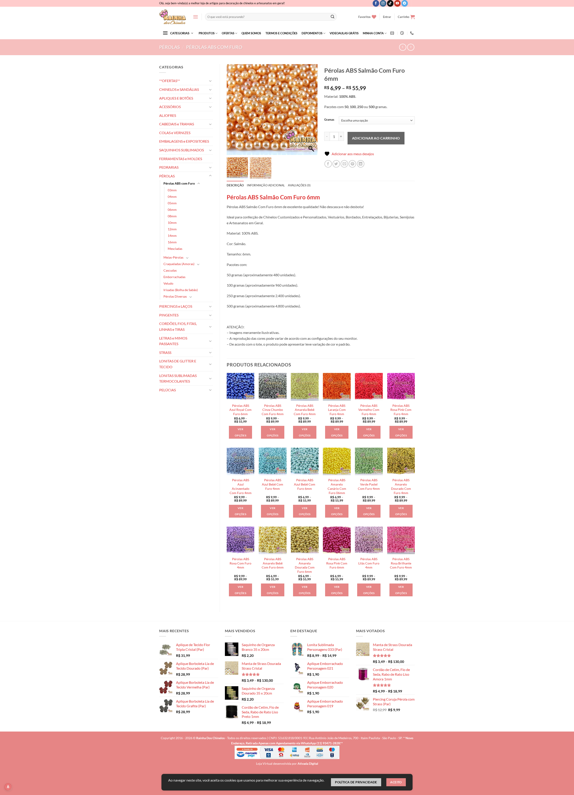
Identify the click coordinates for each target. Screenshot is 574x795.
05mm (172, 203)
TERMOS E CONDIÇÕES (281, 33)
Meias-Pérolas (173, 257)
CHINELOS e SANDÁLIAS (179, 89)
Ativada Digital (308, 763)
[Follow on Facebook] (376, 3)
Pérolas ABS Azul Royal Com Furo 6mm (240, 410)
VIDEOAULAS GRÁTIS (344, 33)
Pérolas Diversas (175, 296)
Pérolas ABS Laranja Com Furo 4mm (337, 410)
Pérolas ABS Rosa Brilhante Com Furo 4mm (401, 563)
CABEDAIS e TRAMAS (176, 124)
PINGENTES (168, 315)
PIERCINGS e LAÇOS (175, 306)
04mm (172, 196)
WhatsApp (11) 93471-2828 (320, 743)
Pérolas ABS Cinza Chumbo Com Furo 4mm (273, 410)
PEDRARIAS (168, 167)
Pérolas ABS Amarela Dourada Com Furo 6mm (305, 565)
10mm (172, 222)
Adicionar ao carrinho (376, 138)
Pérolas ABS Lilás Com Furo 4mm (368, 563)
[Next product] (402, 47)
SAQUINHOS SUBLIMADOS (181, 150)
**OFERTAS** (169, 80)
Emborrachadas (174, 277)
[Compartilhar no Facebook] (328, 164)
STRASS (165, 352)
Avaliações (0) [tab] (299, 185)
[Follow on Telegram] (404, 3)
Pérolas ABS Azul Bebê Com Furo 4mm (272, 484)
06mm (172, 209)
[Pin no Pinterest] (352, 164)
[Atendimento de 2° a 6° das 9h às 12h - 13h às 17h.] (402, 33)
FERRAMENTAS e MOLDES (180, 159)
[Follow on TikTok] (390, 3)
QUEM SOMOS (251, 33)
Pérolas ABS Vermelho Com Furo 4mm (368, 410)
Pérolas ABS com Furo (214, 47)
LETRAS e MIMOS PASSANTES (173, 341)
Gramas (329, 119)
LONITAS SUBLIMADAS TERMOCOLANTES (178, 378)
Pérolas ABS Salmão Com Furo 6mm (273, 197)
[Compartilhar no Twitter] (336, 164)
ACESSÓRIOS (170, 107)
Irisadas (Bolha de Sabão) (180, 290)
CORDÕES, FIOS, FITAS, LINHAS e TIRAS (178, 326)
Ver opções (240, 432)
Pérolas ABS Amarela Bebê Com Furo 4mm (305, 410)
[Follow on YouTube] (397, 3)
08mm (172, 216)
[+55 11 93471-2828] (412, 33)
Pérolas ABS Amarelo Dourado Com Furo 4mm (401, 486)
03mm (172, 190)
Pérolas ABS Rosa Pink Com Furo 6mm (336, 563)
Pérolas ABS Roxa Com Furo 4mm (240, 563)
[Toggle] (210, 80)
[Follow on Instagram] (383, 3)
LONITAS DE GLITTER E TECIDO (177, 364)
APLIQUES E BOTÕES (176, 98)
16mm (172, 242)
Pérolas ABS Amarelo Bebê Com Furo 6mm (273, 563)
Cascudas (170, 270)
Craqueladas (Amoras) (178, 264)
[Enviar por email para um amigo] (344, 164)
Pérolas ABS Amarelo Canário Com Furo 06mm (337, 486)
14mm (172, 235)
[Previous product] (410, 47)
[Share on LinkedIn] (360, 164)
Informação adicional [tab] (266, 185)
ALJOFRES (167, 115)
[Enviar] (332, 17)
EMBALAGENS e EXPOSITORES (184, 141)
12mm (172, 229)
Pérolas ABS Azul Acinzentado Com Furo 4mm (241, 486)
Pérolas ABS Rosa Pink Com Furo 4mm (400, 410)
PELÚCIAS (167, 390)
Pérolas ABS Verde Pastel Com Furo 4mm (369, 484)
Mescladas (175, 248)
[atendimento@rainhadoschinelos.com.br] (392, 33)
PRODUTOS (207, 33)
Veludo (168, 283)
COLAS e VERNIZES (174, 133)
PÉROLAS (169, 47)
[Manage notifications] (8, 787)
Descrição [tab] (235, 185)
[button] (195, 16)
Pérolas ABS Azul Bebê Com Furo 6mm (304, 484)
